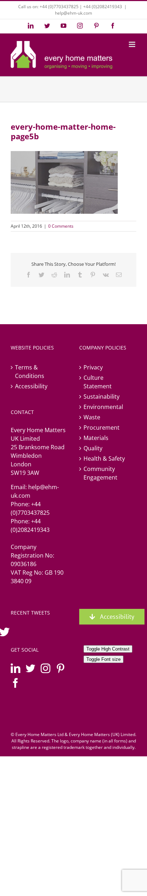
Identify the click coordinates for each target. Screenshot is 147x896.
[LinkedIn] (15, 668)
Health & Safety (104, 458)
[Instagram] (45, 668)
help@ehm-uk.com (73, 13)
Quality (92, 448)
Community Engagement (100, 473)
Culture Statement (97, 382)
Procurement (101, 427)
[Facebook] (15, 683)
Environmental (103, 407)
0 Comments (61, 226)
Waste (91, 417)
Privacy (93, 367)
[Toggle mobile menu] (132, 44)
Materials (95, 438)
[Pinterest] (60, 668)
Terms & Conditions (29, 371)
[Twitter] (30, 668)
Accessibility (31, 386)
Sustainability (101, 396)
